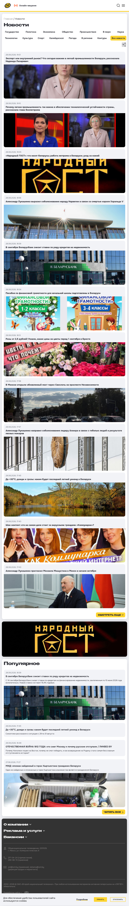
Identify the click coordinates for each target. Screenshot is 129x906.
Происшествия (88, 31)
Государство (12, 31)
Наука (120, 31)
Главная (8, 18)
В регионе (86, 38)
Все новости (118, 38)
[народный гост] (64, 639)
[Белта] (25, 892)
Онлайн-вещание (27, 5)
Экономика (49, 31)
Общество (67, 31)
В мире (107, 31)
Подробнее (82, 899)
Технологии (11, 38)
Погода (72, 38)
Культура (27, 38)
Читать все (112, 812)
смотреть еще (109, 615)
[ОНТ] (8, 5)
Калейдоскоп (56, 38)
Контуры (102, 38)
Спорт (41, 38)
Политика (31, 31)
